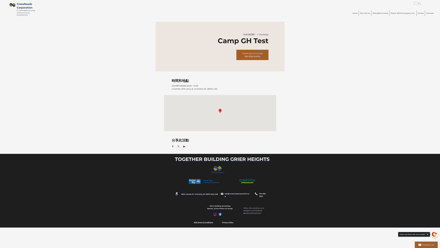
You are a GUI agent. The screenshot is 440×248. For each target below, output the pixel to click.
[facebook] (220, 214)
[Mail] (222, 193)
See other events (252, 56)
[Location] (176, 194)
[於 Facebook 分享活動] (173, 146)
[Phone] (256, 193)
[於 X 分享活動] (178, 146)
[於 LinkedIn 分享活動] (184, 146)
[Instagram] (215, 214)
